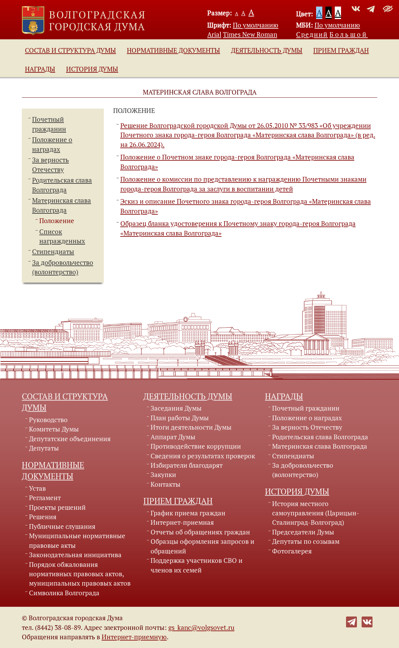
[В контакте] (367, 620)
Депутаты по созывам (305, 541)
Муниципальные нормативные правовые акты (77, 540)
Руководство (48, 419)
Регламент (45, 497)
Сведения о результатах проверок (203, 455)
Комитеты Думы (54, 429)
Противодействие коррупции (196, 446)
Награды (40, 69)
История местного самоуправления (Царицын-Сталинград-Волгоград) (315, 513)
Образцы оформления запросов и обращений (202, 546)
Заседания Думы (176, 408)
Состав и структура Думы (70, 50)
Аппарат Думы (173, 436)
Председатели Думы (303, 532)
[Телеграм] (351, 620)
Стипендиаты (53, 251)
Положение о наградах (307, 417)
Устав (37, 488)
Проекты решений (57, 507)
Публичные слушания (62, 526)
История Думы (92, 69)
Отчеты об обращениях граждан (200, 532)
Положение (56, 220)
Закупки (163, 474)
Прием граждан (341, 50)
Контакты (165, 484)
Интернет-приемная (182, 522)
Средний (312, 34)
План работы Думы (180, 417)
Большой (348, 34)
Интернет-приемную (134, 636)
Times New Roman (250, 34)
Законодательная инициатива (75, 554)
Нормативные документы (173, 50)
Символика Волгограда (64, 592)
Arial (214, 34)
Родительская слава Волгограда (320, 436)
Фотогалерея (292, 551)
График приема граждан (188, 513)
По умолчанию (255, 25)
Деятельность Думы (266, 50)
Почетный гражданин (305, 408)
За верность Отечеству (307, 427)
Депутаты (44, 448)
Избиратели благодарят (187, 465)
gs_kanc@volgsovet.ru (201, 627)
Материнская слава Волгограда (319, 446)
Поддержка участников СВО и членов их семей (197, 565)
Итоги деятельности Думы (191, 427)
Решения (42, 516)
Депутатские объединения (70, 438)
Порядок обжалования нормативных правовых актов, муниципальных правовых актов (80, 574)
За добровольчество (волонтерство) (302, 470)
